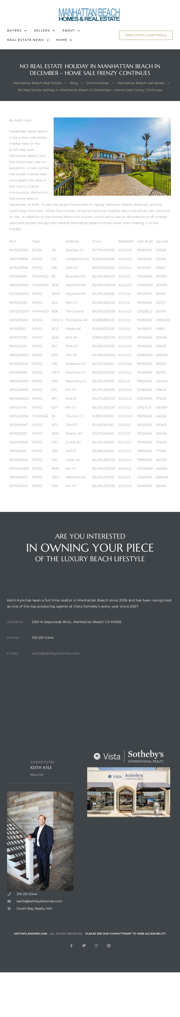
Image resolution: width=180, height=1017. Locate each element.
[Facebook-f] (71, 945)
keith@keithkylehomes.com (56, 653)
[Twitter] (84, 945)
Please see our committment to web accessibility (125, 933)
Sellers (42, 30)
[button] (146, 35)
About (68, 30)
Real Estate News (25, 40)
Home (61, 40)
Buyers (14, 30)
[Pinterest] (108, 945)
